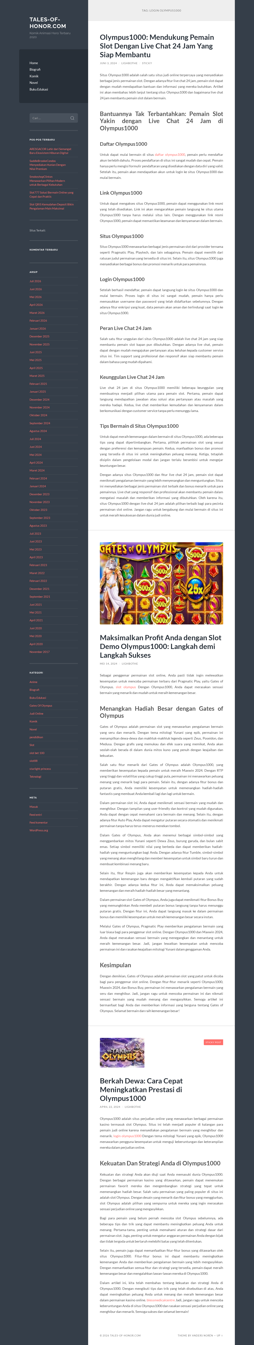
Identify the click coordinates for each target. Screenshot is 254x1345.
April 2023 (36, 557)
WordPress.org (39, 830)
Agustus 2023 (38, 525)
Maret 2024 (37, 470)
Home (34, 63)
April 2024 (36, 462)
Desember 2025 (39, 336)
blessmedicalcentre (161, 1300)
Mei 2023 (36, 549)
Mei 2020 (36, 636)
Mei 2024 (36, 454)
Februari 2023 (38, 565)
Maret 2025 (37, 375)
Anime (33, 682)
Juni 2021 (36, 604)
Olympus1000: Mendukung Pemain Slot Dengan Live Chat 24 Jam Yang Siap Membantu (157, 46)
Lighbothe (129, 63)
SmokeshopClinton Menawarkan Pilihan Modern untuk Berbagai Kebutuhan (47, 180)
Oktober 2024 (38, 415)
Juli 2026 (35, 281)
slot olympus (126, 687)
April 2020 (36, 644)
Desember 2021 (39, 588)
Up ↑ (220, 1335)
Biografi (35, 69)
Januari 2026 (38, 328)
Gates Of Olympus (41, 705)
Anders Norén (202, 1335)
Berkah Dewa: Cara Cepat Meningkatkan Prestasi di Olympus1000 (141, 1089)
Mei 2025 (36, 360)
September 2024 (40, 423)
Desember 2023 (39, 494)
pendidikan (36, 737)
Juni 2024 (36, 446)
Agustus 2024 (38, 431)
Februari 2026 (38, 320)
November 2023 (40, 502)
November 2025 (40, 344)
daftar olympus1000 (170, 154)
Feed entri (36, 814)
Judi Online (36, 713)
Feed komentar (39, 822)
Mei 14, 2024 (108, 663)
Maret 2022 (37, 573)
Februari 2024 (38, 478)
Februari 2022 (38, 580)
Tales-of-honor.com (48, 22)
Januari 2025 (38, 391)
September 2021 (40, 596)
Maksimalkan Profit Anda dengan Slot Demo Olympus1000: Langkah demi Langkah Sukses (160, 646)
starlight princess (40, 768)
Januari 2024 (38, 486)
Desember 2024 (39, 399)
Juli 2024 (35, 439)
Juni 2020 (36, 628)
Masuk (34, 806)
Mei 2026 (36, 297)
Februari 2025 (38, 383)
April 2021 (36, 620)
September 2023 (40, 517)
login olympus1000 (127, 1136)
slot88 (34, 760)
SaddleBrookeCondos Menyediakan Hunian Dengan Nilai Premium (48, 164)
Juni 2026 (36, 289)
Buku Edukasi (39, 89)
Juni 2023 (36, 541)
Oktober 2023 (38, 509)
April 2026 (36, 304)
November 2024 (40, 407)
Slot (32, 745)
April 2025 (36, 368)
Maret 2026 (37, 312)
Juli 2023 (35, 533)
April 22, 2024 (110, 1106)
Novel (34, 83)
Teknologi (35, 776)
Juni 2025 (36, 352)
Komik (34, 76)
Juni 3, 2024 (108, 63)
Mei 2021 (36, 612)
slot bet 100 (37, 753)
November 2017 (40, 651)
